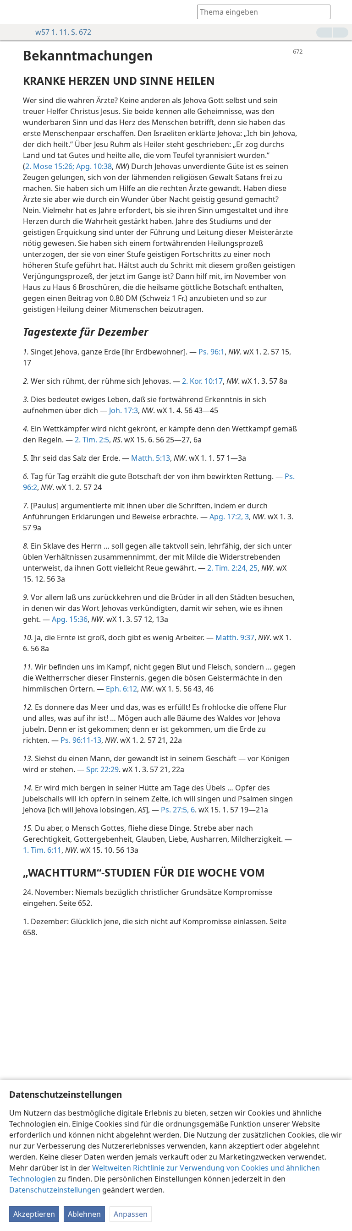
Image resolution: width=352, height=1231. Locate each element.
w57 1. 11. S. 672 (63, 32)
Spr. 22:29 (102, 769)
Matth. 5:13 (150, 458)
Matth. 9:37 (234, 637)
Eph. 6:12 (121, 689)
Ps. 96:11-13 (80, 740)
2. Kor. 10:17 (202, 381)
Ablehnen (84, 1214)
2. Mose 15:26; (49, 166)
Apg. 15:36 (70, 619)
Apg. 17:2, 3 (229, 517)
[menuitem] (14, 12)
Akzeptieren (34, 1214)
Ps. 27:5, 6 (178, 810)
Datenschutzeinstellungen (54, 1190)
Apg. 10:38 (93, 166)
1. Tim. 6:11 (42, 850)
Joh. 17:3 (123, 410)
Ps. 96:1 (211, 352)
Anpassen (131, 1214)
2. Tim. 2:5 (92, 440)
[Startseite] (14, 12)
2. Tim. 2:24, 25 (232, 568)
